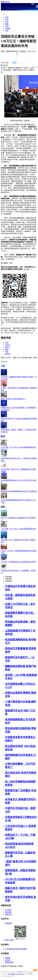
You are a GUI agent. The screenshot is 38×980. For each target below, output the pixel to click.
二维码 (13, 62)
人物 (6, 26)
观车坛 (7, 347)
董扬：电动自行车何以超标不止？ (13, 399)
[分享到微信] (6, 65)
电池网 (7, 960)
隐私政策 (8, 914)
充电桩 (7, 28)
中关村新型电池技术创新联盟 (16, 949)
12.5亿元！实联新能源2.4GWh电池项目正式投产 (19, 562)
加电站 (7, 354)
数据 (6, 24)
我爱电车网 (5, 2)
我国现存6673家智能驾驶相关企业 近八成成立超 (19, 491)
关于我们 (8, 910)
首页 (6, 17)
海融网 (7, 958)
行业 (6, 19)
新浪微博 (8, 923)
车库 (6, 31)
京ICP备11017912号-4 (16, 974)
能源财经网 (9, 962)
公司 (6, 22)
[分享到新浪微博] (4, 65)
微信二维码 (9, 940)
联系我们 (8, 912)
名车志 (7, 345)
